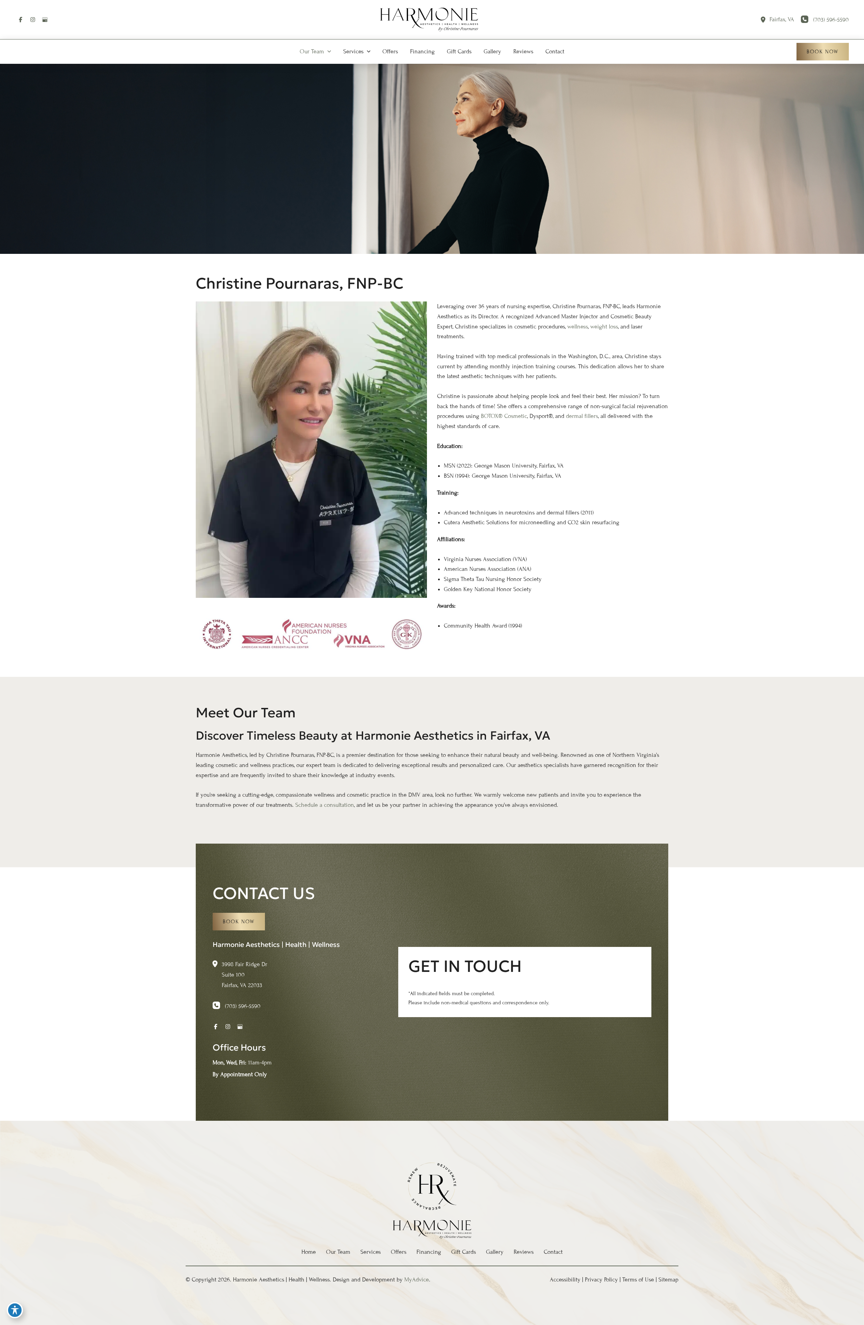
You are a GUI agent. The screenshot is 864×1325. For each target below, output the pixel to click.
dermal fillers (582, 416)
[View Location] (765, 20)
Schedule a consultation (324, 805)
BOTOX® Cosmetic (504, 416)
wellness (577, 326)
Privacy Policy (601, 1279)
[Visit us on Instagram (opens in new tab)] (32, 19)
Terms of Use (638, 1279)
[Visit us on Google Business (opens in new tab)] (44, 19)
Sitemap (668, 1279)
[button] (327, 52)
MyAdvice (416, 1279)
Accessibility (565, 1279)
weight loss (604, 326)
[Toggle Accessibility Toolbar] (15, 1310)
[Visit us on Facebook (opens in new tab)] (20, 19)
